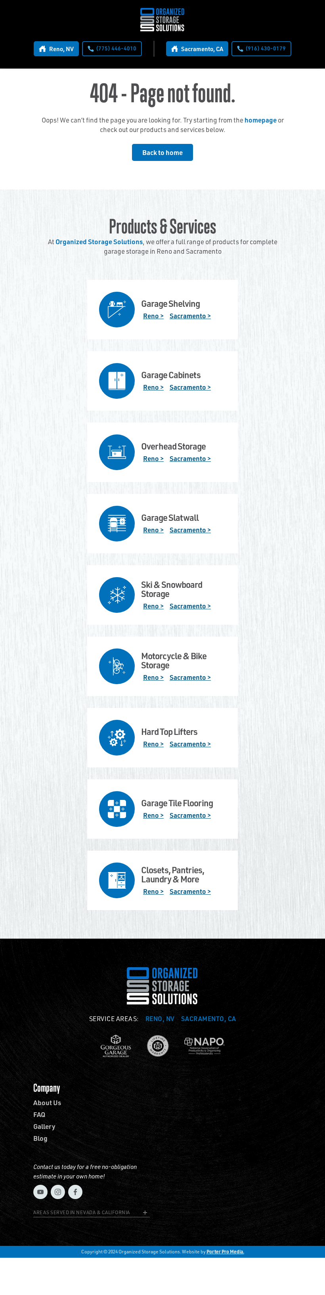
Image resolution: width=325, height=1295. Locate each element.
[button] (91, 1213)
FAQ (39, 1114)
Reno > (153, 315)
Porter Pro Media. (225, 1252)
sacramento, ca (208, 1018)
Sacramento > (190, 315)
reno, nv (160, 1018)
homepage (261, 119)
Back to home (162, 152)
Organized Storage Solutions (99, 241)
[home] (162, 19)
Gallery (44, 1126)
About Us (47, 1102)
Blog (40, 1138)
